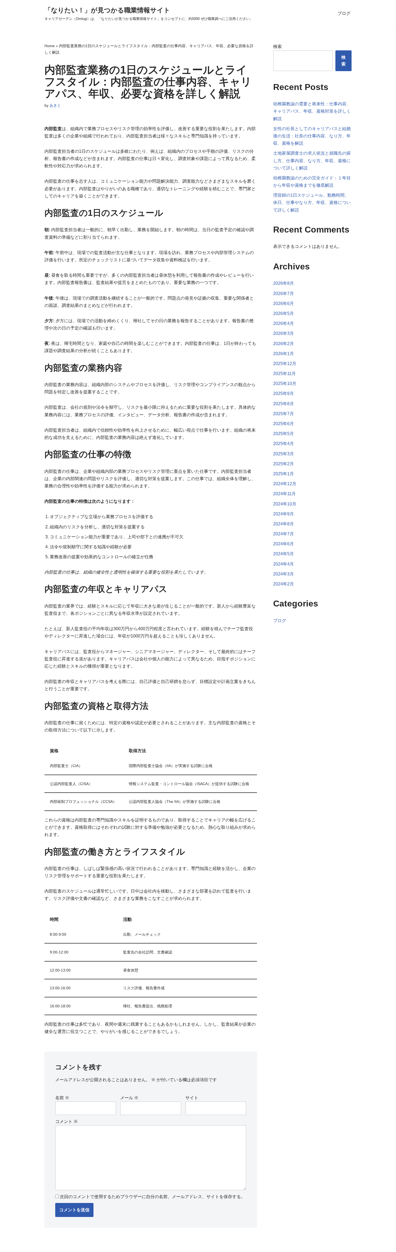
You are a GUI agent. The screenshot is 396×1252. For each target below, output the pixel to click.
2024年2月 (283, 584)
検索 (277, 46)
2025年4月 (283, 443)
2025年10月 (284, 383)
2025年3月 (283, 454)
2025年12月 (284, 363)
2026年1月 (283, 353)
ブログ (344, 13)
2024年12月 (284, 483)
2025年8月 (283, 403)
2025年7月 (283, 413)
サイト (191, 1097)
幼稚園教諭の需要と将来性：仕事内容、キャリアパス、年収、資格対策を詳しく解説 (312, 111)
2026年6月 (283, 303)
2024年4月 (283, 564)
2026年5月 (283, 313)
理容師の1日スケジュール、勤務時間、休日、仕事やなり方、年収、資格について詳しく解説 (312, 202)
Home (49, 46)
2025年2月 (283, 464)
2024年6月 (283, 544)
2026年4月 (283, 323)
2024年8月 (283, 524)
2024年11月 (284, 493)
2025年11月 (284, 373)
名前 (62, 1097)
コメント (66, 1121)
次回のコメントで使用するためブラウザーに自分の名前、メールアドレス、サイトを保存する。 (152, 1196)
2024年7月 (283, 534)
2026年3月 (283, 333)
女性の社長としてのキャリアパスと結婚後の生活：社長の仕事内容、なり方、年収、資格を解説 (312, 135)
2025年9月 (283, 393)
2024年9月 (283, 514)
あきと (55, 105)
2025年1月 (283, 473)
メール (129, 1097)
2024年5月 (283, 554)
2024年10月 (284, 504)
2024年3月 (283, 574)
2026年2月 (283, 343)
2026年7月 (283, 293)
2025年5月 (283, 433)
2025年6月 (283, 423)
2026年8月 (283, 283)
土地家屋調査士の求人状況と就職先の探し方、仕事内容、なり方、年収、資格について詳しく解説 (312, 160)
